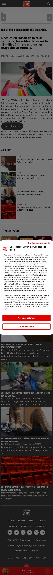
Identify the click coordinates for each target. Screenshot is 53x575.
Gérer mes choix (26, 326)
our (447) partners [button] (15, 255)
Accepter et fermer (26, 317)
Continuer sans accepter (39, 243)
